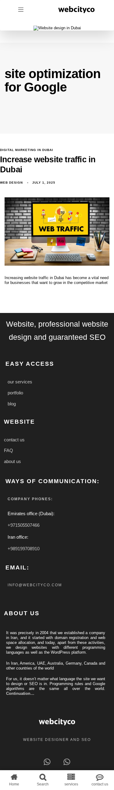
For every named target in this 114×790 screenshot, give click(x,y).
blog (12, 403)
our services (20, 381)
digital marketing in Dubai (26, 150)
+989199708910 (24, 548)
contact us (14, 439)
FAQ (8, 450)
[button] (23, 10)
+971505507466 (24, 525)
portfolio (15, 392)
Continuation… (20, 693)
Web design (11, 182)
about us (12, 461)
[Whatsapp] (47, 762)
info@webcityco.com (35, 585)
